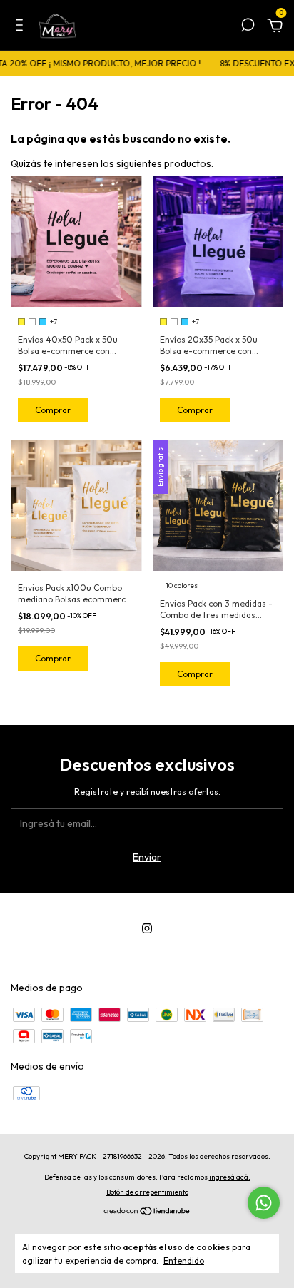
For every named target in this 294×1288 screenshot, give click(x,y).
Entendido (183, 1260)
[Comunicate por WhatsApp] (264, 1203)
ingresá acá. (229, 1177)
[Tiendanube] (147, 1212)
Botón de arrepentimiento (147, 1192)
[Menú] (22, 27)
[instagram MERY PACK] (147, 928)
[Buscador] (247, 27)
